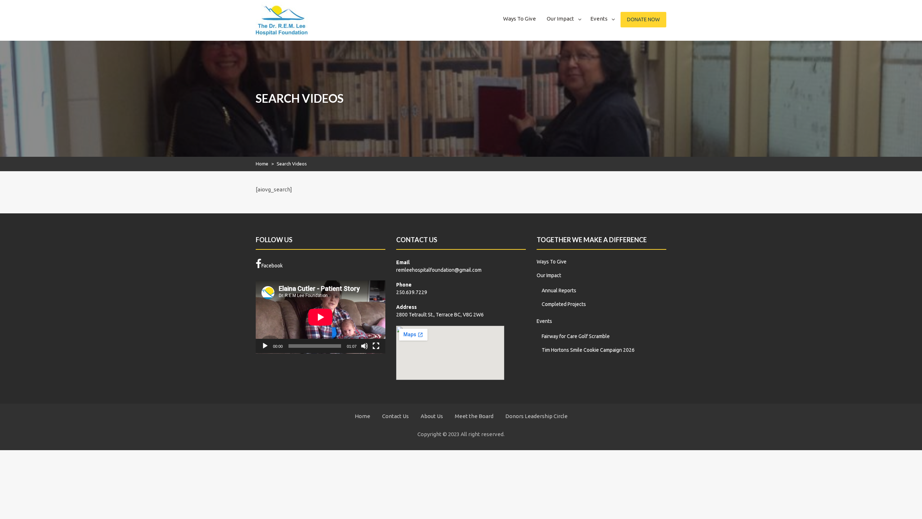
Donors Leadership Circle (536, 416)
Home (262, 163)
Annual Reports (559, 290)
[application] (320, 317)
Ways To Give (519, 18)
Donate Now (643, 19)
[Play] (265, 346)
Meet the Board (474, 416)
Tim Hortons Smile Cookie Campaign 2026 (588, 350)
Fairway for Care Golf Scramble (576, 336)
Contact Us (395, 416)
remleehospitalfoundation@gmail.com (439, 270)
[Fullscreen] (376, 346)
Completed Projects (564, 304)
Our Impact (560, 18)
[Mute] (364, 346)
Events (599, 18)
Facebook (272, 266)
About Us (432, 416)
